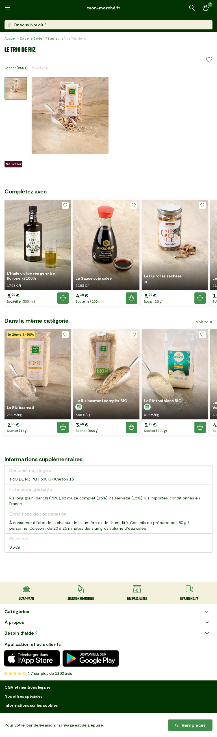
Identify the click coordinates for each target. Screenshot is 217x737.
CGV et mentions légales (28, 687)
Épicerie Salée (31, 38)
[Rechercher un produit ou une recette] (192, 8)
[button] (38, 253)
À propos (14, 622)
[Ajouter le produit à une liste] (209, 60)
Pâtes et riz (54, 38)
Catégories (17, 612)
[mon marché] (108, 7)
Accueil (10, 38)
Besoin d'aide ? (21, 633)
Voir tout (204, 321)
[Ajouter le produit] (63, 298)
